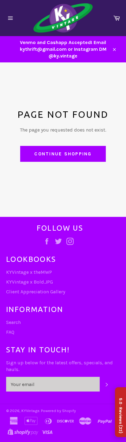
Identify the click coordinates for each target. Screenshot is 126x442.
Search (13, 322)
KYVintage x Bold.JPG (29, 282)
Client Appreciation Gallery (35, 292)
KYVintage (30, 410)
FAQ (10, 332)
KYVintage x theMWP (29, 272)
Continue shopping (62, 154)
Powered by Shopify (58, 410)
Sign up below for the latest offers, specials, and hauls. (59, 366)
